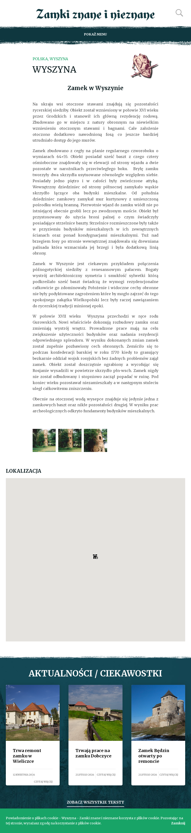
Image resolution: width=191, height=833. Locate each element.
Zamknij (178, 823)
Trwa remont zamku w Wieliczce (33, 713)
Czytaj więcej (43, 781)
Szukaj (179, 13)
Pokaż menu (95, 34)
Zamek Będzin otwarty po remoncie (158, 713)
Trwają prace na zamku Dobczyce (95, 713)
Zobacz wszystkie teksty (95, 802)
